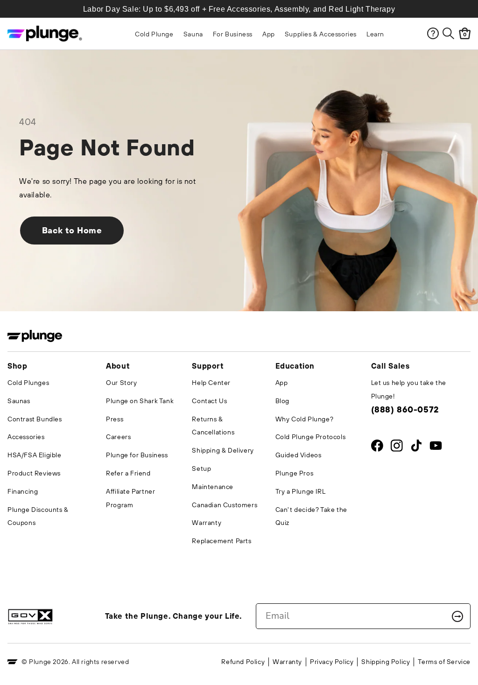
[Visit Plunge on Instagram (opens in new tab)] (396, 448)
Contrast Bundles (34, 419)
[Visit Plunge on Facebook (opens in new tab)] (377, 448)
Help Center (211, 382)
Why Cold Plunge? (304, 419)
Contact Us (209, 401)
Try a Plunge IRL (300, 491)
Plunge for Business (137, 455)
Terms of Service (444, 661)
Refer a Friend (128, 473)
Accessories (26, 437)
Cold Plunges (28, 382)
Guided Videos (298, 455)
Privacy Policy (331, 661)
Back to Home (72, 230)
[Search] (448, 33)
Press (114, 419)
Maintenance (212, 486)
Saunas (18, 401)
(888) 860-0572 (405, 409)
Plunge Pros (294, 473)
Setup (201, 468)
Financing (22, 491)
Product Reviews (34, 473)
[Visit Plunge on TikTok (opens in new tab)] (416, 448)
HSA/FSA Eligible (34, 455)
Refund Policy (243, 661)
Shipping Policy (385, 661)
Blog (282, 401)
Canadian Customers (224, 505)
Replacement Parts (221, 541)
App (281, 382)
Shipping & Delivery (222, 450)
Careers (118, 437)
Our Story (121, 382)
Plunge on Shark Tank (140, 401)
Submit (457, 616)
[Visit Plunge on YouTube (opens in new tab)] (435, 448)
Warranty (206, 522)
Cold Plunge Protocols (310, 437)
